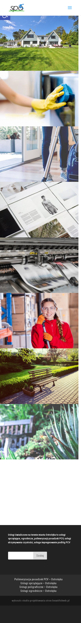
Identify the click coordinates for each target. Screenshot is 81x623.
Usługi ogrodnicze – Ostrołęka (38, 590)
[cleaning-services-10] (39, 180)
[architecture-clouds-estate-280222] (39, 69)
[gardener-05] (39, 458)
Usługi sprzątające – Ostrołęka (38, 583)
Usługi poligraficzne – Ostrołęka (38, 587)
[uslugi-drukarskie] (39, 236)
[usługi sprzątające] (39, 347)
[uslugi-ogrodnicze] (39, 403)
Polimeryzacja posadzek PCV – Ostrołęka (38, 579)
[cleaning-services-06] (39, 125)
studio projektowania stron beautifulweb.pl (46, 600)
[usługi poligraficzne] (39, 292)
